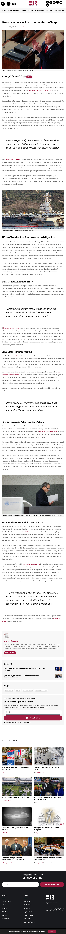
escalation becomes (57, 242)
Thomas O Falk (40, 772)
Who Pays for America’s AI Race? (15, 797)
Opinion (23, 10)
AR (3, 4)
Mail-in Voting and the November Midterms (16, 768)
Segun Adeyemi (40, 833)
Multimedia (59, 10)
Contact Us (27, 905)
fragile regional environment (48, 431)
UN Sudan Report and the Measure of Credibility (48, 859)
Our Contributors (29, 922)
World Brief (39, 10)
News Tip (27, 908)
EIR (4, 772)
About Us (27, 901)
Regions (49, 10)
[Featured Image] (58, 669)
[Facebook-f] (50, 2)
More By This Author (10, 652)
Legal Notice (28, 912)
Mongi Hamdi (39, 863)
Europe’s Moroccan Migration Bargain (46, 829)
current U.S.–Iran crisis (13, 159)
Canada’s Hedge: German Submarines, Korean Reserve (13, 859)
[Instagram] (54, 2)
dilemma (18, 356)
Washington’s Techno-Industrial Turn (47, 768)
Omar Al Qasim (22, 27)
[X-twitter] (47, 2)
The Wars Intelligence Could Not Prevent (15, 829)
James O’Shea (7, 800)
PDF (29, 76)
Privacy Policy (28, 915)
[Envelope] (60, 2)
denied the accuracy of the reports (40, 90)
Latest (30, 10)
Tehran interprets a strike (11, 328)
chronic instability (23, 532)
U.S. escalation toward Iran (31, 564)
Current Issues (13, 10)
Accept (52, 931)
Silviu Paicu (6, 833)
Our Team (27, 919)
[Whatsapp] (47, 5)
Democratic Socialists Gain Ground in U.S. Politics (48, 798)
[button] (9, 76)
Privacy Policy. (26, 722)
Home (4, 10)
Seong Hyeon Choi (8, 863)
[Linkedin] (57, 2)
